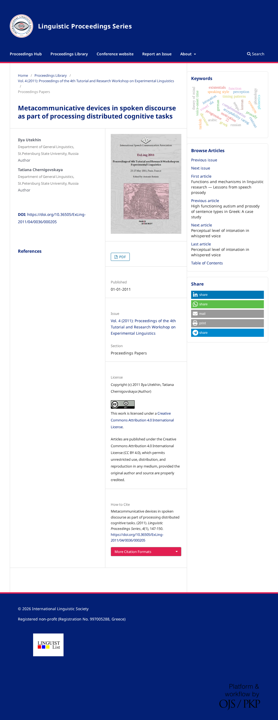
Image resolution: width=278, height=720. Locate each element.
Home (23, 75)
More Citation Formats (133, 551)
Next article (201, 225)
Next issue (200, 168)
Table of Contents (207, 262)
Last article (201, 244)
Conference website (115, 53)
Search (257, 53)
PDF (122, 256)
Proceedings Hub (26, 53)
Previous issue (204, 159)
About (186, 53)
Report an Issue (157, 53)
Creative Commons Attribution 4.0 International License (142, 420)
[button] (227, 295)
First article (201, 176)
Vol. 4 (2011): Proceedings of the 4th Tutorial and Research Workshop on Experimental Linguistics (96, 80)
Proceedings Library (69, 53)
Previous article (205, 200)
